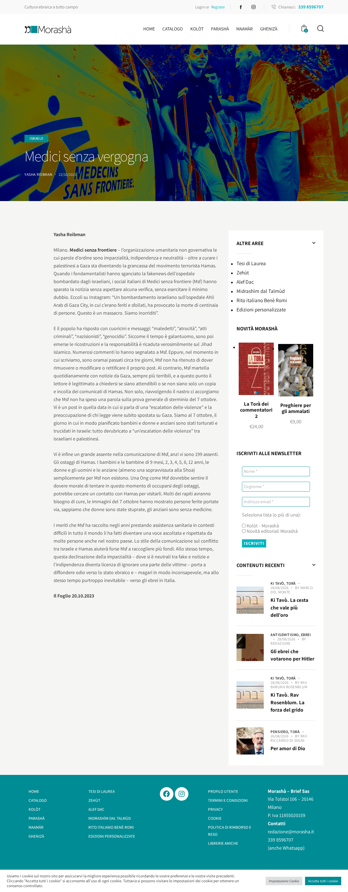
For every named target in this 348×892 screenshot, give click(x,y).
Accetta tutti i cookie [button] (323, 881)
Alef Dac (245, 281)
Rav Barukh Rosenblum (289, 684)
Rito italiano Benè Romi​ (262, 300)
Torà (291, 583)
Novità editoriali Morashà (272, 531)
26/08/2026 (279, 736)
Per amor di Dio (288, 748)
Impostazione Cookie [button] (284, 881)
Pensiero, (280, 731)
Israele (36, 138)
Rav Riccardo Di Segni (289, 738)
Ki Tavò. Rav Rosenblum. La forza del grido (287, 702)
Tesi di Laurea (251, 263)
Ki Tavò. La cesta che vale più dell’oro (289, 607)
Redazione (281, 643)
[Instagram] (181, 794)
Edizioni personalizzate (261, 309)
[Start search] (320, 28)
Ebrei (306, 634)
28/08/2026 (279, 587)
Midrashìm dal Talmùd (261, 290)
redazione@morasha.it (291, 831)
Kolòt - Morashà (262, 525)
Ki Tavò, (278, 583)
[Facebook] (166, 794)
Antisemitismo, (286, 634)
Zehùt (243, 272)
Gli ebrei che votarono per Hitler (292, 655)
